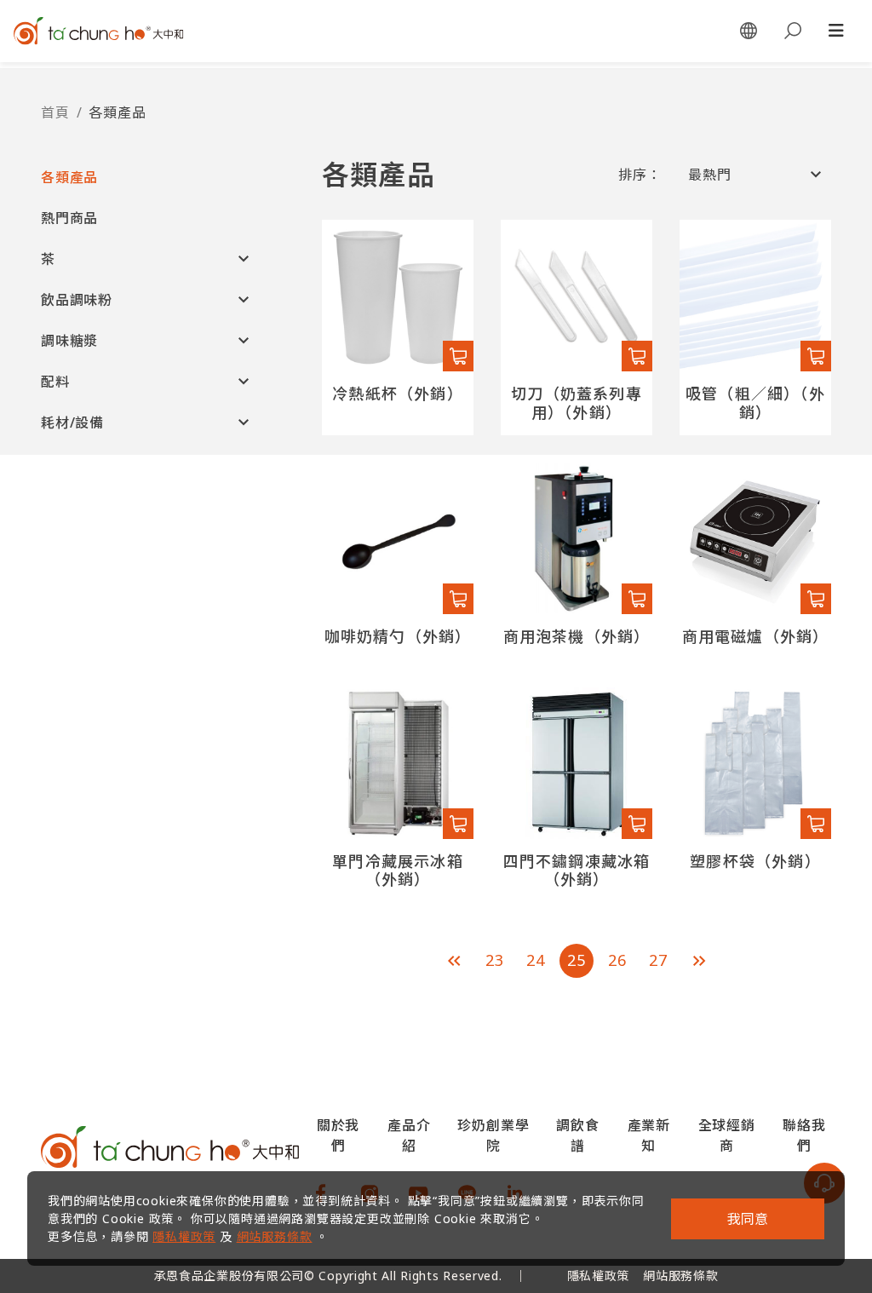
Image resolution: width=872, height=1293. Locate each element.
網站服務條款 (275, 1236)
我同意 (747, 1219)
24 (535, 960)
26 (617, 960)
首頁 (55, 112)
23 (494, 960)
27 (658, 960)
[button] (147, 177)
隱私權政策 (183, 1236)
